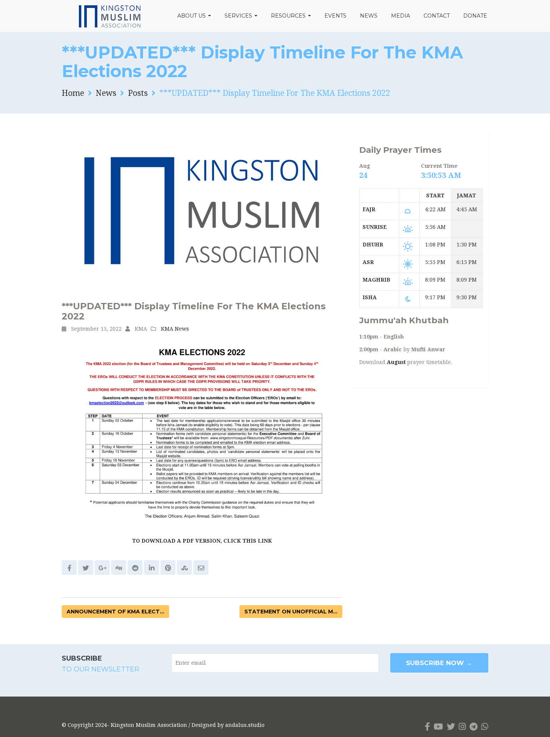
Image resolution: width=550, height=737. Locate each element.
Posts (138, 93)
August (396, 362)
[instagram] (462, 726)
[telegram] (473, 726)
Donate (475, 15)
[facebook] (427, 726)
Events (335, 15)
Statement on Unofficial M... (290, 611)
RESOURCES (289, 15)
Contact (437, 15)
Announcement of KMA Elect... (115, 611)
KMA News (175, 329)
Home (73, 93)
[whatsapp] (484, 726)
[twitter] (451, 726)
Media (400, 15)
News (369, 15)
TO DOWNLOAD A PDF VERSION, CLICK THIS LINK (202, 541)
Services (239, 15)
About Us (192, 15)
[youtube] (438, 726)
